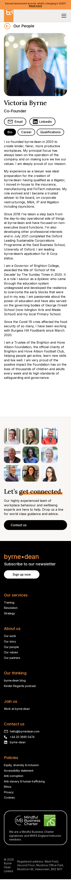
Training (9, 602)
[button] (63, 15)
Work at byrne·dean (17, 708)
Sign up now (22, 574)
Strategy (9, 613)
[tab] (10, 132)
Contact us (18, 525)
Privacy (9, 792)
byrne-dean (17, 742)
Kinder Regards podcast (20, 686)
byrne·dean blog (15, 680)
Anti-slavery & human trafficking (24, 781)
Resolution (11, 607)
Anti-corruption (13, 776)
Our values (11, 652)
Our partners (12, 657)
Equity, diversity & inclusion (21, 765)
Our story (10, 641)
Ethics (7, 786)
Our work (10, 636)
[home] (8, 15)
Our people (11, 647)
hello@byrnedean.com (24, 731)
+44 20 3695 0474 (22, 737)
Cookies (9, 797)
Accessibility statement (18, 770)
